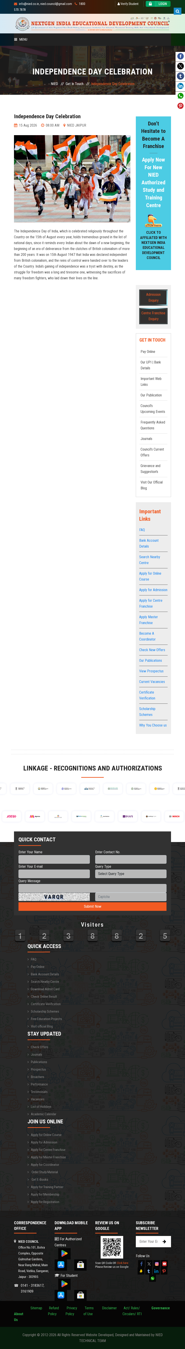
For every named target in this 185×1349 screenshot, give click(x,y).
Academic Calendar (43, 1114)
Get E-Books (39, 1180)
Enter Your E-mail (30, 866)
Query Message (29, 881)
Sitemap (36, 1308)
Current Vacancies (152, 682)
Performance (39, 1084)
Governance (160, 1308)
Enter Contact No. (107, 852)
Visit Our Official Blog (152, 485)
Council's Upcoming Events (153, 409)
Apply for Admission (153, 590)
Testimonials (39, 1092)
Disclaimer (109, 1308)
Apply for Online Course (46, 1135)
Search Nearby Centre (45, 982)
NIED (54, 84)
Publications (39, 1062)
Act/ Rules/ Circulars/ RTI (132, 1311)
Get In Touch (74, 84)
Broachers (37, 1077)
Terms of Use (88, 1311)
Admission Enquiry (153, 297)
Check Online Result (44, 997)
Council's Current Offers (152, 452)
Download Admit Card (45, 989)
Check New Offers (152, 650)
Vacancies (37, 1099)
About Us (18, 1314)
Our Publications (150, 660)
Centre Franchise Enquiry (153, 316)
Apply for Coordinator (45, 1165)
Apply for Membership (45, 1194)
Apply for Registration (45, 1202)
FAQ (142, 530)
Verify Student (129, 4)
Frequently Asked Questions (153, 425)
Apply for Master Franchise (48, 1157)
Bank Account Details (45, 974)
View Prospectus (151, 671)
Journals (146, 439)
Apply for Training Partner (47, 1187)
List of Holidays (41, 1107)
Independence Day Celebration (47, 116)
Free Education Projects (46, 1019)
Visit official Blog (42, 1026)
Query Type (103, 866)
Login (163, 4)
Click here (122, 1263)
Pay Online (148, 351)
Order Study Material (44, 1172)
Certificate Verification (46, 1004)
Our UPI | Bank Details (151, 365)
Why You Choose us (153, 725)
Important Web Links (151, 382)
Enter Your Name (30, 852)
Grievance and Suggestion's (150, 469)
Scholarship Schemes (45, 1011)
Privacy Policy (71, 1311)
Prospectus (38, 1069)
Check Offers (39, 1047)
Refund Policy (53, 1311)
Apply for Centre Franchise (48, 1150)
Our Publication (151, 395)
